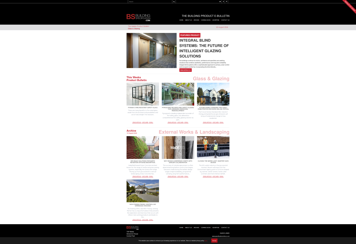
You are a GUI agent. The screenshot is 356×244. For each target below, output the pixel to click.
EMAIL (151, 122)
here (206, 241)
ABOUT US (188, 20)
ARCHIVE (196, 20)
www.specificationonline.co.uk (220, 236)
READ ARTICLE (184, 70)
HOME (181, 20)
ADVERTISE (215, 20)
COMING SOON (205, 20)
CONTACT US (225, 20)
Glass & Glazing (134, 28)
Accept (214, 241)
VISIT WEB (145, 122)
